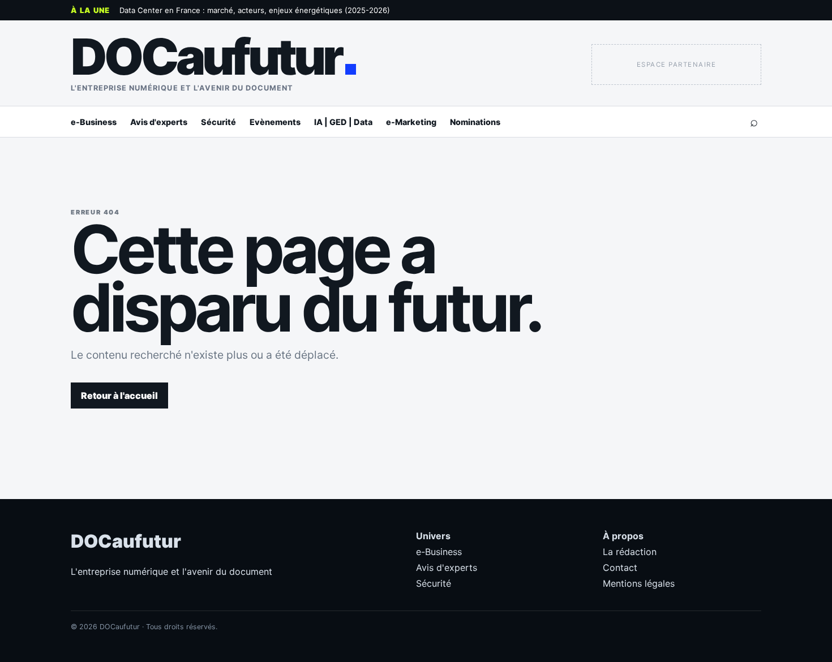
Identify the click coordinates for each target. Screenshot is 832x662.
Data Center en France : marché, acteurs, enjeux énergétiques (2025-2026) (254, 10)
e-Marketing (411, 122)
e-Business (94, 122)
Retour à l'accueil (119, 395)
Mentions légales (639, 583)
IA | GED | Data (343, 122)
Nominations (475, 122)
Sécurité (218, 122)
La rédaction (630, 551)
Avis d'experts (158, 122)
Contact (620, 567)
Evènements (275, 122)
